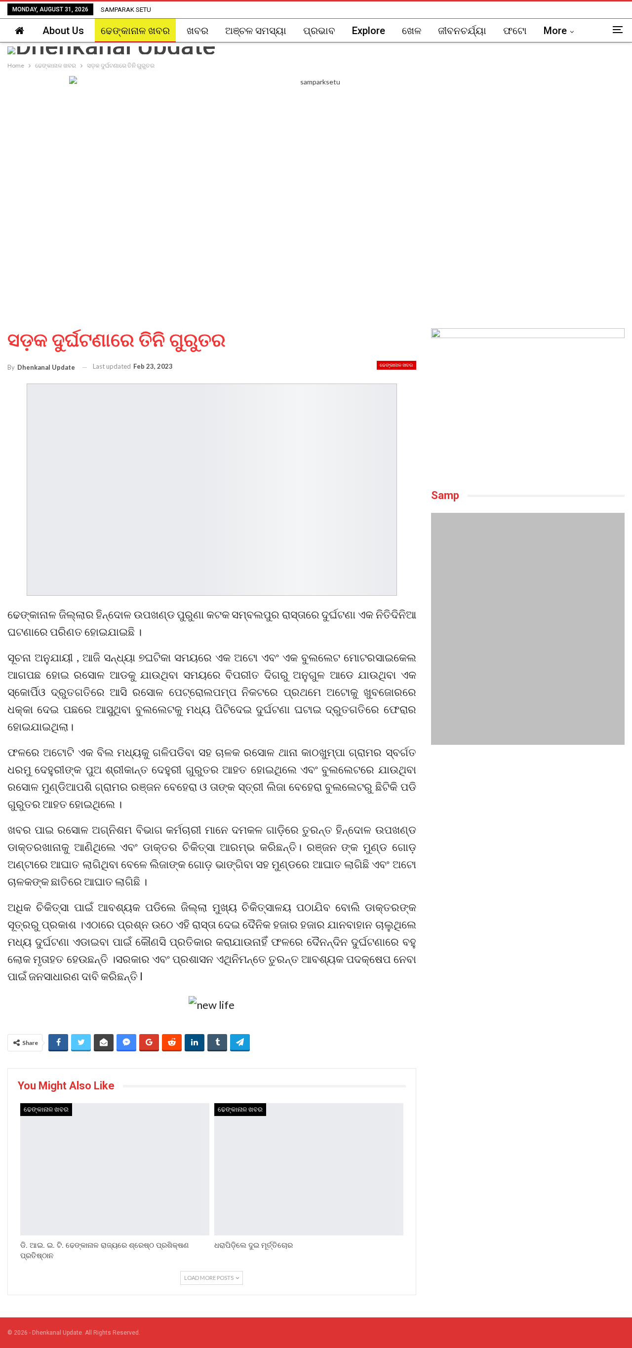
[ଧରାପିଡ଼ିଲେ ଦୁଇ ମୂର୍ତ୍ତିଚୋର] (308, 1169)
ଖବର (197, 31)
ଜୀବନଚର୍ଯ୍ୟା (462, 31)
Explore (368, 31)
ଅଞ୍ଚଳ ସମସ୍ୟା (255, 31)
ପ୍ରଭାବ (319, 31)
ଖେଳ (411, 31)
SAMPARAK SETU (126, 9)
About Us (63, 31)
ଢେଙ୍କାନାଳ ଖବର (135, 31)
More (555, 31)
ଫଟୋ (515, 31)
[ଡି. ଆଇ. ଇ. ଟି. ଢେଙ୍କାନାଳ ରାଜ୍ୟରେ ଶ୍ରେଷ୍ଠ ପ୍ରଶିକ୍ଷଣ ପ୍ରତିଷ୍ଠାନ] (114, 1169)
